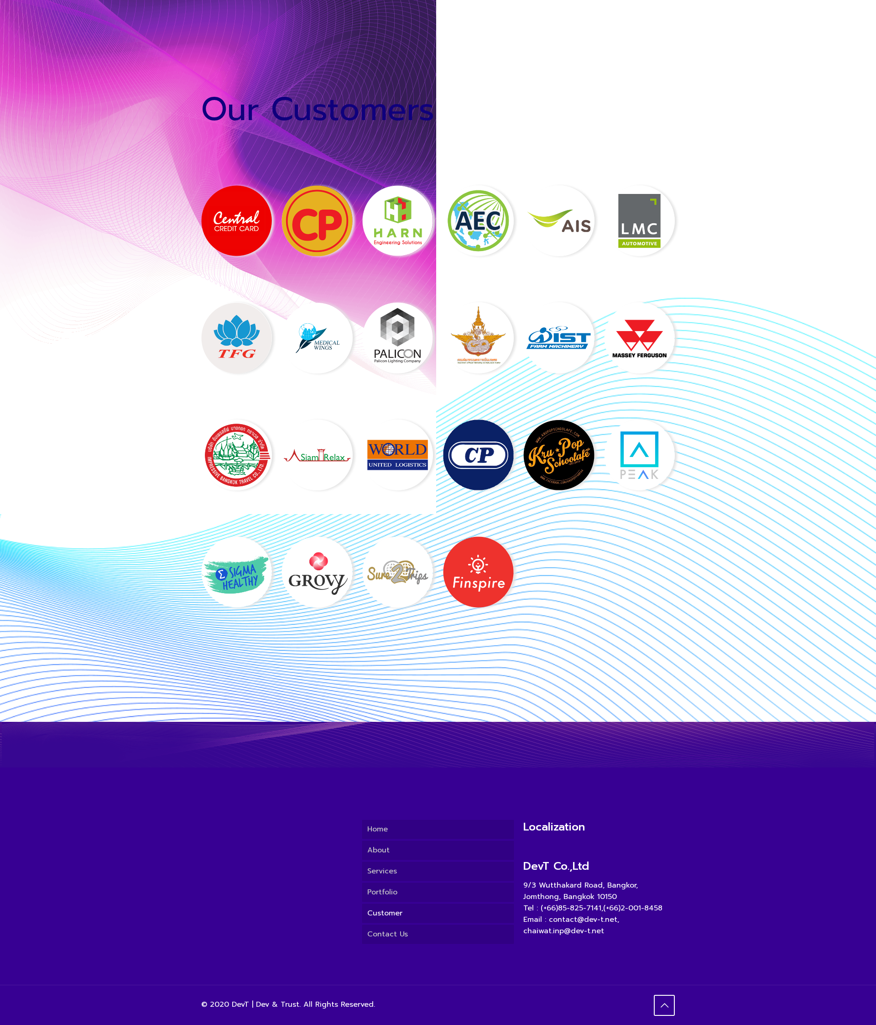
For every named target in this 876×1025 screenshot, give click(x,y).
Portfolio (382, 892)
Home (377, 829)
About (378, 850)
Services (382, 871)
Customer (384, 913)
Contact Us (387, 934)
